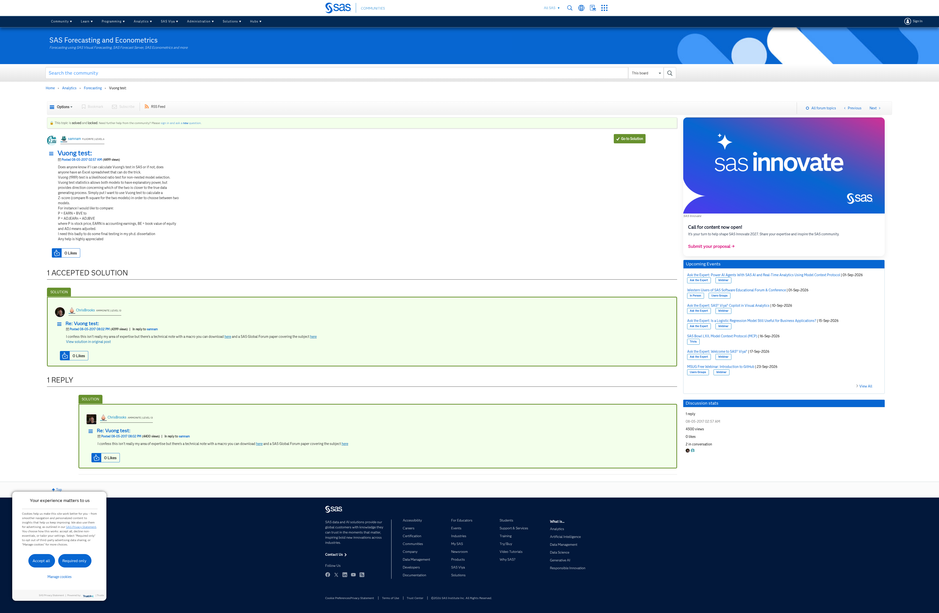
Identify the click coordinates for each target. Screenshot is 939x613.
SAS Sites (604, 8)
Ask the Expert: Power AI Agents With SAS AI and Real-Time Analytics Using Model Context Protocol (763, 275)
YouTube (353, 574)
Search (570, 8)
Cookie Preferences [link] (337, 598)
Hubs (254, 21)
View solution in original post (88, 342)
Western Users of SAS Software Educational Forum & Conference (736, 290)
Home (50, 88)
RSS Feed (158, 106)
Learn (85, 21)
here (227, 336)
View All (865, 386)
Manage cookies (59, 577)
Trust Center (415, 598)
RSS (361, 574)
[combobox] (360, 73)
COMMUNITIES (373, 8)
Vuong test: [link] (118, 88)
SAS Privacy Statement (81, 527)
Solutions (230, 21)
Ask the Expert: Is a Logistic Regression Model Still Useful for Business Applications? (751, 320)
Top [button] (59, 490)
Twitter (336, 574)
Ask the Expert (699, 280)
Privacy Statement (362, 598)
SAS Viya (168, 21)
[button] (52, 154)
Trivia (693, 341)
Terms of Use (390, 598)
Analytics (141, 21)
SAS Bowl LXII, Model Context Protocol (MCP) (722, 336)
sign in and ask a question (181, 123)
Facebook (327, 574)
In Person (695, 295)
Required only (74, 560)
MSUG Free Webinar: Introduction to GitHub (720, 366)
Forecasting (93, 88)
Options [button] (63, 107)
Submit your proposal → (711, 246)
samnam (74, 138)
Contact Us (593, 8)
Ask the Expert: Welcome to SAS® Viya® (717, 351)
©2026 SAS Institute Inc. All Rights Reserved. (461, 598)
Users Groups (719, 295)
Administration (199, 21)
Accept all (41, 560)
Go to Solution (632, 138)
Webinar (723, 280)
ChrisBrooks (85, 310)
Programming (112, 21)
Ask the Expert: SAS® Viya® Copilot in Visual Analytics (728, 305)
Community (60, 21)
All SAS (549, 8)
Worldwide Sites (581, 8)
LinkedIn (344, 574)
